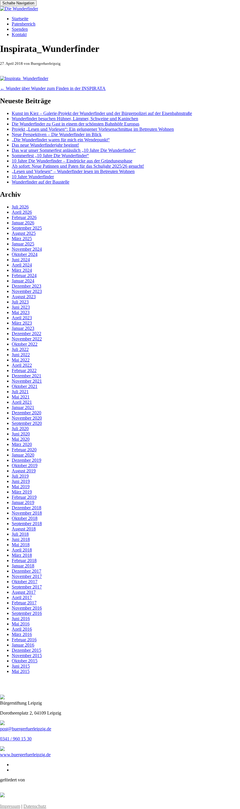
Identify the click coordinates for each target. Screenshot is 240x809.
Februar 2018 (24, 560)
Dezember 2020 (26, 412)
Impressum (10, 806)
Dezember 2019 (26, 460)
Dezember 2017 (26, 571)
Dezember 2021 (26, 375)
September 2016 (27, 613)
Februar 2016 (24, 639)
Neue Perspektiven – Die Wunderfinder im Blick (57, 134)
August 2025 (24, 233)
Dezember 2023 (26, 286)
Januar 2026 (23, 222)
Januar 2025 (23, 243)
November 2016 (27, 608)
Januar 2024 (23, 280)
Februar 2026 (24, 217)
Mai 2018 (21, 544)
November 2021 (27, 381)
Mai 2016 (21, 623)
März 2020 (22, 444)
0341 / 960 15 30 (16, 738)
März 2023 (22, 322)
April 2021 (22, 402)
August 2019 (24, 470)
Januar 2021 (23, 407)
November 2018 (27, 512)
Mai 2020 (21, 439)
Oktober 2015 (24, 660)
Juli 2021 (20, 391)
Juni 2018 (21, 539)
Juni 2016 (21, 618)
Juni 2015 (21, 666)
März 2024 (22, 270)
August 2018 (24, 528)
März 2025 (22, 238)
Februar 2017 (24, 602)
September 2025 (27, 227)
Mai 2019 (21, 486)
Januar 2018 (23, 565)
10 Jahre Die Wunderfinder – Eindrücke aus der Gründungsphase (72, 160)
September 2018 (27, 523)
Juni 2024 (21, 259)
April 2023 (22, 317)
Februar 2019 (24, 497)
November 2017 (27, 576)
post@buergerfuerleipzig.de (25, 728)
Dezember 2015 (26, 650)
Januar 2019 (23, 502)
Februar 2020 (24, 449)
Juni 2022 (21, 354)
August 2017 (24, 592)
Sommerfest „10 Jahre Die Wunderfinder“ (50, 155)
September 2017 (27, 586)
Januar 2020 (23, 454)
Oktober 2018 (24, 518)
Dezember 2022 (26, 333)
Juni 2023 (21, 307)
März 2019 (22, 491)
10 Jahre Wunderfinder (33, 176)
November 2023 (27, 291)
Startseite (20, 18)
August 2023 (24, 296)
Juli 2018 (20, 534)
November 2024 (27, 249)
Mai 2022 (21, 359)
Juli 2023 (20, 301)
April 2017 (22, 597)
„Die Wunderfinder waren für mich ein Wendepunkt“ (61, 139)
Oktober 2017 (24, 581)
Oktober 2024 (24, 254)
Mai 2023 (21, 312)
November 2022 (27, 338)
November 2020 (27, 417)
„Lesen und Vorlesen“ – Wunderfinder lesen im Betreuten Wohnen (73, 171)
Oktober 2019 (24, 465)
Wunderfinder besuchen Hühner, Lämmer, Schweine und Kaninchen (75, 118)
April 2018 (22, 549)
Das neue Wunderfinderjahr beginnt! (45, 145)
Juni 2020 (21, 433)
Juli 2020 (20, 428)
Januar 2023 (23, 328)
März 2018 (22, 555)
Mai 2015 (21, 671)
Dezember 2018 (26, 507)
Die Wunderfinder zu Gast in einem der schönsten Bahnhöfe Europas (75, 123)
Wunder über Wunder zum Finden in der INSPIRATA (53, 88)
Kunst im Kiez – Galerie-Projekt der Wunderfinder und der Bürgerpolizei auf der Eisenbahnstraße (102, 113)
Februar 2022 (24, 370)
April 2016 (22, 629)
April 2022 (22, 365)
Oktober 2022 (24, 344)
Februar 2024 (24, 275)
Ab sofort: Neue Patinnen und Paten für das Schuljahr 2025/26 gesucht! (78, 166)
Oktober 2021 (24, 386)
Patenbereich (23, 23)
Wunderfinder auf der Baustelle (40, 181)
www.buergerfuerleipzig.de (25, 754)
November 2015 (27, 655)
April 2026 (22, 212)
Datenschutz (34, 806)
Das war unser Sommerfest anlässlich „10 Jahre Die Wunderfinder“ (74, 150)
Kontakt (19, 34)
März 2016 (22, 634)
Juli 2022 (20, 349)
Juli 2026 (20, 206)
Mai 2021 (21, 396)
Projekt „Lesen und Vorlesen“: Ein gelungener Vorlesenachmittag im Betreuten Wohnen (93, 129)
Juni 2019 (21, 481)
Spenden (20, 29)
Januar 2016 (23, 644)
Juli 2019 (20, 476)
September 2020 (27, 423)
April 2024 (22, 264)
